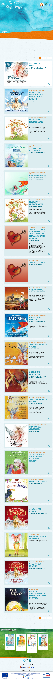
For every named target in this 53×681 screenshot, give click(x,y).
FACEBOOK (50, 4)
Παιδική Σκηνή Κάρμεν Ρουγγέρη (20, 5)
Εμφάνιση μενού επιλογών (3, 5)
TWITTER (46, 4)
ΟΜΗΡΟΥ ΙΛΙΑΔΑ (36, 290)
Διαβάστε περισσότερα (49, 84)
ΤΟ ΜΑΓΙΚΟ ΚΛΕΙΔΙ (37, 262)
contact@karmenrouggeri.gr (26, 664)
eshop (11, 630)
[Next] (49, 644)
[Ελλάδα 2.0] (41, 8)
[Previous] (3, 644)
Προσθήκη (6, 635)
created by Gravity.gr (26, 670)
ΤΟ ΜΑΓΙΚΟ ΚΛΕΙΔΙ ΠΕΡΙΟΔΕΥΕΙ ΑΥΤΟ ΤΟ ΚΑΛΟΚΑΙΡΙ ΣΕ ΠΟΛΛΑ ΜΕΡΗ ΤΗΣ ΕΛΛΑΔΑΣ (37, 233)
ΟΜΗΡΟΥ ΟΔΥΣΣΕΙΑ (37, 176)
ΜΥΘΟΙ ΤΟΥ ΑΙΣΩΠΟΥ (38, 482)
